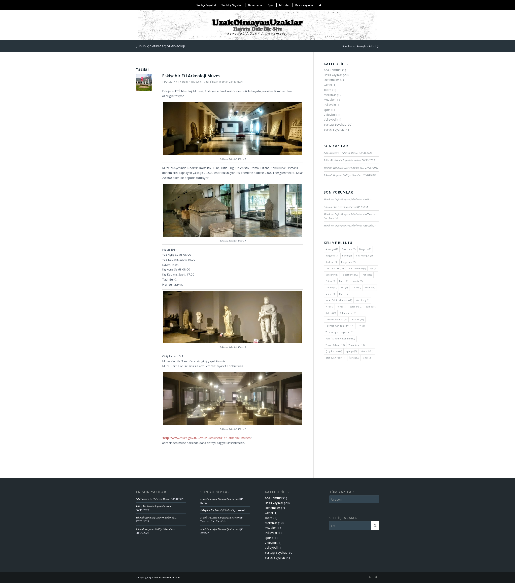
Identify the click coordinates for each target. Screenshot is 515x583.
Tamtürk (357, 319)
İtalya (354, 357)
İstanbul (366, 351)
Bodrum (331, 261)
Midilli (356, 287)
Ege (373, 268)
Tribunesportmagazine (339, 332)
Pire (329, 306)
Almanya (331, 249)
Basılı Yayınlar (333, 75)
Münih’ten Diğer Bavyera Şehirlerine (343, 199)
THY (361, 325)
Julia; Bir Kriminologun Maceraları (342, 160)
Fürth (343, 281)
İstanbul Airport (335, 357)
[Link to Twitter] (376, 577)
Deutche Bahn (356, 268)
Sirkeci (330, 313)
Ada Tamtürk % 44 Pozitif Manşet (341, 152)
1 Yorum (183, 81)
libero (328, 90)
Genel (328, 85)
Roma (341, 306)
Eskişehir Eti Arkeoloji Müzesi (191, 76)
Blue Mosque (364, 255)
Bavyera (365, 249)
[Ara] (318, 5)
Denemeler (331, 80)
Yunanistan (356, 344)
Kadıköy (331, 287)
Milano (370, 287)
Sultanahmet (348, 313)
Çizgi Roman (333, 351)
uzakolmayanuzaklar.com (166, 577)
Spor (327, 110)
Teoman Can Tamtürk (231, 81)
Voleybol (330, 115)
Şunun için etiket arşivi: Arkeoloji (160, 46)
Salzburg (356, 306)
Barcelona (348, 249)
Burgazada (348, 261)
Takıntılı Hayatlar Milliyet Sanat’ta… (343, 175)
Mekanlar (330, 95)
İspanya (351, 351)
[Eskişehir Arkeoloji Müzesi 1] (144, 82)
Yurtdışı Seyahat (335, 124)
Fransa (367, 274)
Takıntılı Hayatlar (335, 319)
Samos (371, 306)
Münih (330, 293)
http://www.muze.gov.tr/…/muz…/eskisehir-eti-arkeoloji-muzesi (207, 438)
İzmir (367, 357)
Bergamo (331, 255)
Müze (343, 293)
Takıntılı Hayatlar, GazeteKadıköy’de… (344, 167)
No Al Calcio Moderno (338, 300)
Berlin (347, 255)
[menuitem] (206, 5)
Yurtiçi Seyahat (334, 129)
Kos (344, 287)
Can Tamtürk (334, 268)
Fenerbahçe (350, 274)
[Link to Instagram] (370, 577)
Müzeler (198, 81)
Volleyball (330, 119)
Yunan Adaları (335, 344)
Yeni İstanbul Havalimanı (340, 338)
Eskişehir (331, 274)
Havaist (357, 281)
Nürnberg (362, 300)
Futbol (330, 281)
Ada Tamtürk (332, 70)
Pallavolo (330, 104)
